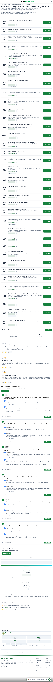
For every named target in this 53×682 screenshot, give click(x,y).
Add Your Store (39, 667)
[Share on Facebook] (24, 586)
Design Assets (7, 4)
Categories (38, 660)
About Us (47, 664)
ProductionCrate (5, 618)
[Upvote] (7, 404)
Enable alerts (6, 607)
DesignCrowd (5, 616)
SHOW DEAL (47, 22)
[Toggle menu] (10, 1)
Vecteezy (4, 623)
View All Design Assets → (26, 557)
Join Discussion (47, 416)
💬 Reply (9, 352)
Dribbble (4, 625)
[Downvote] (9, 404)
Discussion (12, 16)
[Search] (43, 2)
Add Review (48, 329)
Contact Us (47, 662)
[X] (4, 666)
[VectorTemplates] (27, 1)
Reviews (6, 16)
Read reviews (6, 609)
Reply (13, 404)
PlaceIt (3, 620)
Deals (2, 16)
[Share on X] (26, 586)
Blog (37, 662)
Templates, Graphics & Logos (18, 4)
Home (2, 4)
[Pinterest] (6, 666)
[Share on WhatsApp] (29, 586)
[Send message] (49, 679)
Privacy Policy (48, 660)
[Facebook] (2, 666)
